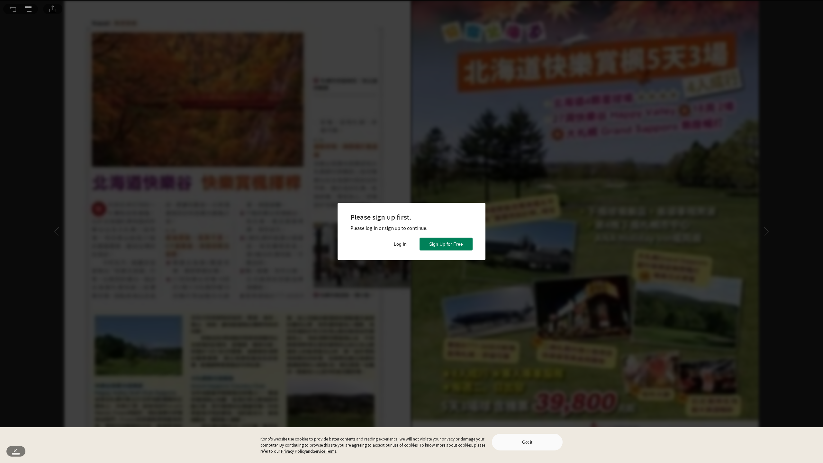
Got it (527, 442)
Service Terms (324, 451)
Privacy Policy (293, 451)
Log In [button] (400, 244)
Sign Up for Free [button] (446, 244)
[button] (13, 9)
